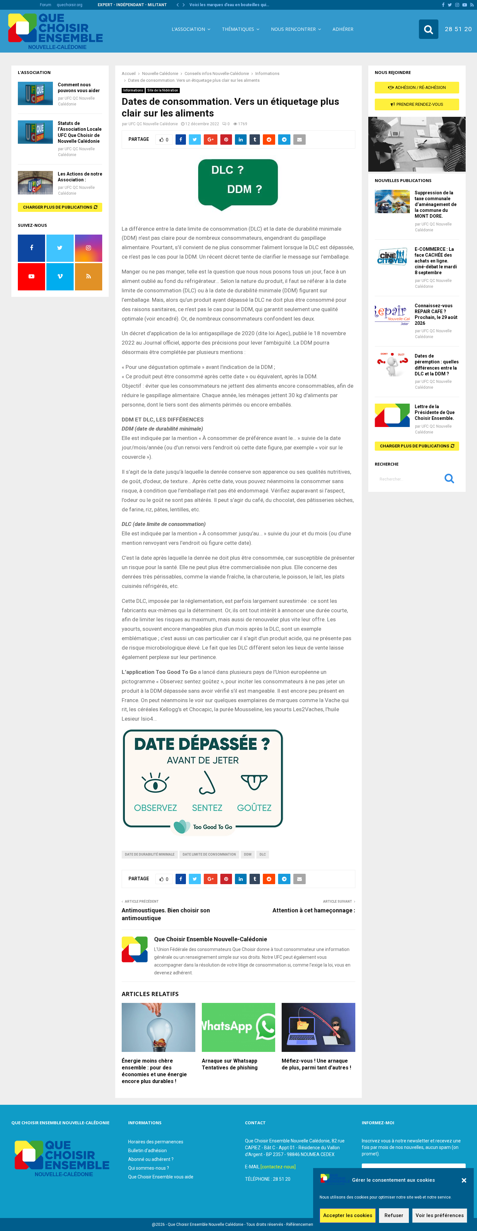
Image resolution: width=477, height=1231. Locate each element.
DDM (247, 854)
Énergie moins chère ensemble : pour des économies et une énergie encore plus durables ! (154, 1071)
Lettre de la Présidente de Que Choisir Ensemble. (435, 412)
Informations (133, 90)
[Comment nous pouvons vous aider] (35, 93)
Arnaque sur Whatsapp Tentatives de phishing (230, 1064)
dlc (263, 854)
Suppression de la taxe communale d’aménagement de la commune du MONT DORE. (436, 204)
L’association (188, 29)
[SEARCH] (449, 480)
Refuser (394, 1216)
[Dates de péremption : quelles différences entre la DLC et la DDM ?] (392, 364)
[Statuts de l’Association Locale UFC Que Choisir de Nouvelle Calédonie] (35, 132)
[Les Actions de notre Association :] (35, 182)
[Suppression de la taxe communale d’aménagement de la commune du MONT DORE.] (392, 201)
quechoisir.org (69, 5)
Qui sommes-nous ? (148, 1168)
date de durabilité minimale (150, 854)
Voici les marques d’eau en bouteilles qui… (229, 5)
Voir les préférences (440, 1216)
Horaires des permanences (155, 1141)
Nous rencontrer (293, 29)
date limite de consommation (209, 854)
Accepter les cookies (347, 1216)
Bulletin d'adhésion (147, 1150)
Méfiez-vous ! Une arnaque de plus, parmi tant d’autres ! (316, 1064)
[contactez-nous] (278, 1166)
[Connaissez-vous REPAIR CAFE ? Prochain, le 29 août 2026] (392, 314)
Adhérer (343, 29)
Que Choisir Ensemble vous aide (160, 1176)
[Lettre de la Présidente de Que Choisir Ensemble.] (392, 415)
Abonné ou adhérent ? (151, 1159)
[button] (464, 1180)
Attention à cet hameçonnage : (314, 910)
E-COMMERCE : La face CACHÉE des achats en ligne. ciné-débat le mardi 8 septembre (436, 261)
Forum (45, 5)
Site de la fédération (162, 90)
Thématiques (238, 29)
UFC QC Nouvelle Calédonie (153, 124)
